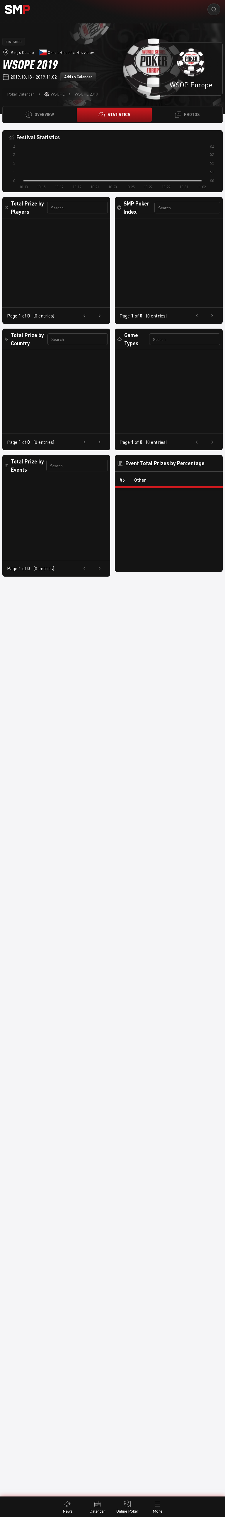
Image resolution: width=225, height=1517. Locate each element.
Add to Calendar (78, 76)
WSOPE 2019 (86, 93)
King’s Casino (22, 52)
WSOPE (58, 93)
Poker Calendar (20, 93)
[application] (112, 167)
